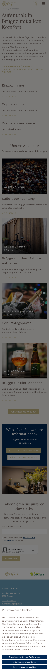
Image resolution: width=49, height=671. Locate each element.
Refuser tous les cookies (24, 667)
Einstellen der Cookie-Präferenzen (24, 657)
